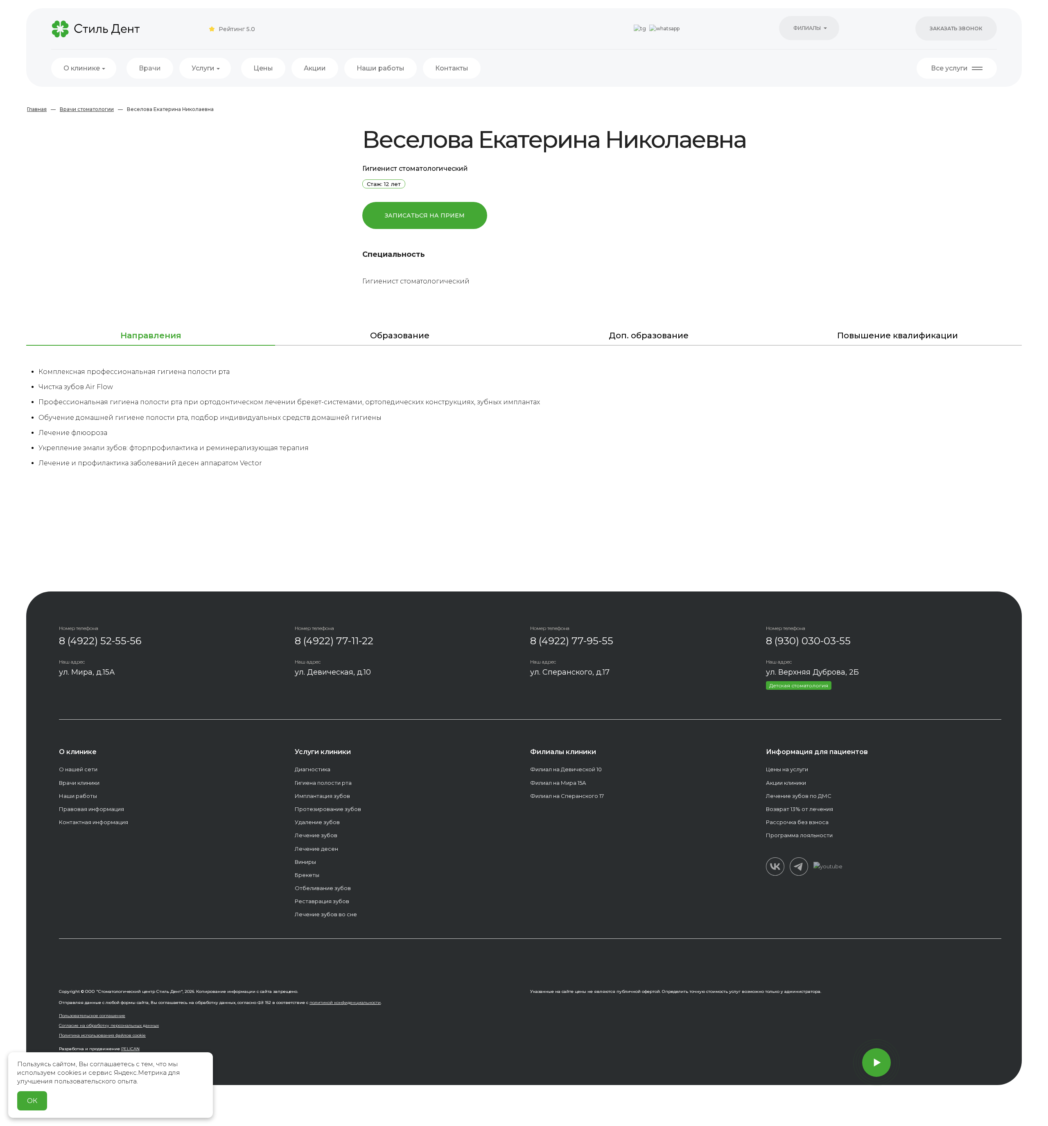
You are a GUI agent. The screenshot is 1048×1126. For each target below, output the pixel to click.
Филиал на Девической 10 (566, 769)
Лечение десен (316, 848)
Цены (263, 68)
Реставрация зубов (322, 901)
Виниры (305, 862)
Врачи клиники (79, 782)
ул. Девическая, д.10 (333, 672)
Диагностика (312, 769)
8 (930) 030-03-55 (808, 641)
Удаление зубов (317, 822)
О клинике (81, 68)
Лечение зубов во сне (326, 914)
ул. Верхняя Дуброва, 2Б (812, 672)
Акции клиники (786, 782)
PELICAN (130, 1048)
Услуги (203, 68)
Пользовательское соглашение (92, 1015)
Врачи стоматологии (87, 109)
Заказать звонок (956, 28)
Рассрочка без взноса (797, 822)
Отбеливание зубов (323, 888)
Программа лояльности (799, 835)
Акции (315, 68)
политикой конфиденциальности (345, 1002)
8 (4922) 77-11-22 (334, 641)
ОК (32, 1101)
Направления (150, 335)
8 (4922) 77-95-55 (571, 641)
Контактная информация (93, 822)
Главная (37, 109)
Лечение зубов (316, 835)
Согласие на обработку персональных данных (109, 1025)
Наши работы (380, 68)
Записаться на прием (425, 215)
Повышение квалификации (897, 335)
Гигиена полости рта (323, 782)
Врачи (150, 68)
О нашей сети (78, 769)
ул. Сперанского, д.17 (570, 672)
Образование (399, 335)
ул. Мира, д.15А (87, 672)
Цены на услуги (787, 769)
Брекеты (307, 875)
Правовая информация (91, 809)
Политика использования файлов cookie (102, 1035)
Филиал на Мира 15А (558, 782)
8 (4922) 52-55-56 (100, 641)
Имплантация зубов (322, 796)
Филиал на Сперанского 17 (567, 796)
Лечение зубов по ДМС (798, 796)
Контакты (451, 68)
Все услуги (949, 68)
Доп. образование (649, 335)
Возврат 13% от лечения (799, 809)
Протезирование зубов (328, 809)
